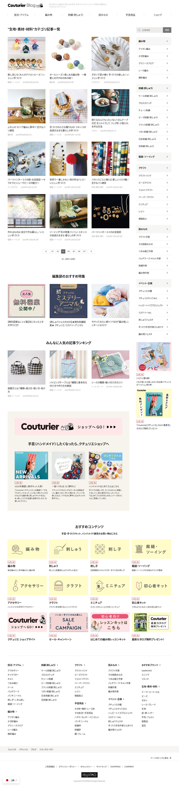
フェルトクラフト (146, 190)
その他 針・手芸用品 (84, 713)
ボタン (144, 700)
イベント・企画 (145, 283)
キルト (10, 678)
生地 (144, 708)
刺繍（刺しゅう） (76, 14)
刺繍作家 (143, 265)
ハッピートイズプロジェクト (151, 305)
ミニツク (145, 674)
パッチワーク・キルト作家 (150, 258)
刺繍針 (78, 729)
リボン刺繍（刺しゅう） (148, 131)
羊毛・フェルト (148, 717)
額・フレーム (80, 733)
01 (53, 251)
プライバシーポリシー (67, 766)
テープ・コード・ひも (150, 692)
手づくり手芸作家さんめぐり (151, 327)
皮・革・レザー (148, 713)
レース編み (143, 70)
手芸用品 (130, 14)
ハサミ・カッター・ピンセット (87, 717)
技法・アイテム (21, 14)
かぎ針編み (144, 56)
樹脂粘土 (143, 218)
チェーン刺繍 (144, 110)
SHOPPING (115, 766)
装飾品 (145, 721)
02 (58, 251)
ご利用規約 (50, 766)
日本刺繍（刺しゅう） (147, 139)
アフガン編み (144, 48)
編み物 (48, 14)
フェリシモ (12, 749)
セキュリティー (86, 766)
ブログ (33, 749)
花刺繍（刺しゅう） (146, 146)
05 (74, 251)
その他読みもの (146, 244)
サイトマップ (101, 766)
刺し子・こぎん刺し (16, 699)
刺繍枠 (78, 725)
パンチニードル (14, 695)
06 (79, 251)
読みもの (103, 14)
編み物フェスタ (145, 334)
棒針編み (143, 77)
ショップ (158, 14)
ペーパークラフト (146, 197)
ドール (10, 687)
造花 (144, 725)
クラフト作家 (144, 236)
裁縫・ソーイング (147, 156)
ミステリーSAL (145, 312)
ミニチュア (143, 204)
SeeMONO (147, 670)
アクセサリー (13, 670)
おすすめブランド (150, 665)
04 (69, 251)
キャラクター (13, 674)
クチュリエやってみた (148, 298)
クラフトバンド (145, 175)
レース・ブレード (149, 704)
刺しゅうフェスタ (146, 319)
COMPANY (129, 766)
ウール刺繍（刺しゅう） (148, 95)
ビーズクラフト (145, 182)
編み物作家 (144, 272)
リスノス (145, 678)
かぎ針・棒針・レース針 (85, 708)
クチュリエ (23, 749)
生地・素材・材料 (149, 686)
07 (84, 251)
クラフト (142, 167)
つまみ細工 (13, 683)
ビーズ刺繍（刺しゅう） (148, 117)
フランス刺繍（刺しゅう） (149, 124)
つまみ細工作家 (146, 251)
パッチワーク (13, 691)
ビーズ (145, 696)
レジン (141, 211)
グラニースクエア (146, 63)
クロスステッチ (145, 103)
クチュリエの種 (145, 291)
